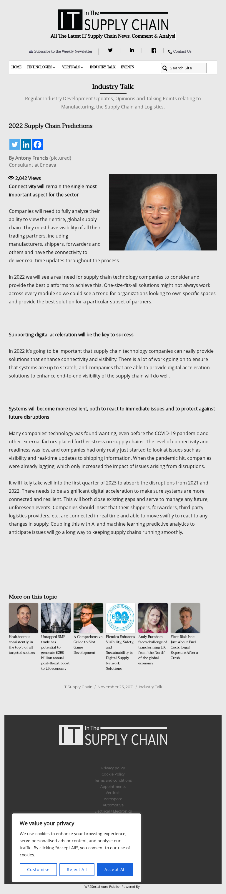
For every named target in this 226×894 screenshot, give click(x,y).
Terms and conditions (113, 780)
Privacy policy (113, 768)
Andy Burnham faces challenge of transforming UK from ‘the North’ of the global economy (152, 650)
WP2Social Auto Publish (102, 886)
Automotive (113, 805)
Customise (38, 869)
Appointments (113, 786)
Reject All (77, 869)
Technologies (39, 67)
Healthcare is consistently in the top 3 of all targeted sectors (22, 644)
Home (16, 67)
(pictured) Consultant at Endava (40, 161)
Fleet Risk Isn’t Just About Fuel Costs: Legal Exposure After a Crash (184, 647)
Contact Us (182, 51)
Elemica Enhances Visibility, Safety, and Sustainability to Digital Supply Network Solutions (120, 652)
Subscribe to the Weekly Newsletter (63, 51)
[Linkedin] (26, 144)
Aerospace (113, 798)
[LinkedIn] (133, 50)
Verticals (71, 67)
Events (127, 67)
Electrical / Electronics (113, 811)
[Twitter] (111, 50)
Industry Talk (103, 67)
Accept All (115, 869)
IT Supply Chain (78, 686)
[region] (76, 847)
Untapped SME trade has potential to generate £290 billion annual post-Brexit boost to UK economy (55, 652)
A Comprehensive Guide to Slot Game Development (88, 644)
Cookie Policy (113, 774)
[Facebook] (155, 50)
